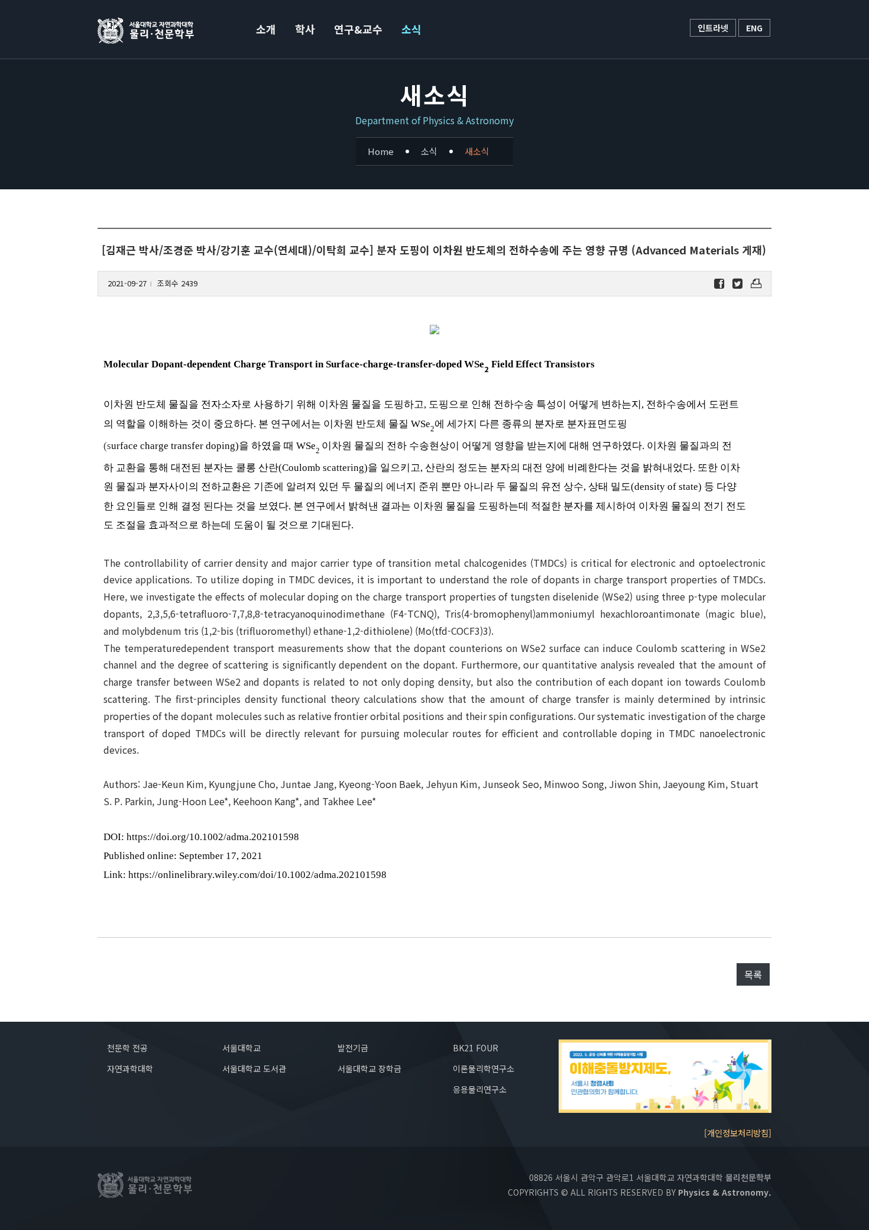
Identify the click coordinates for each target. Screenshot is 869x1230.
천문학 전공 (127, 1048)
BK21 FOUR (475, 1048)
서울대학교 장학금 (369, 1068)
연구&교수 (358, 29)
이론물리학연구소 (483, 1068)
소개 (266, 29)
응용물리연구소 (480, 1089)
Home (381, 151)
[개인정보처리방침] (737, 1132)
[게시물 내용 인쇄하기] (756, 283)
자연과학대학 (130, 1068)
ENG (754, 28)
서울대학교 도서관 (254, 1068)
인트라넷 (713, 28)
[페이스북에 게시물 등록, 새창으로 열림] (719, 283)
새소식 (477, 151)
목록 (753, 974)
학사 (305, 29)
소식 (411, 29)
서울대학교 (241, 1048)
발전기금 (353, 1048)
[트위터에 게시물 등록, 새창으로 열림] (737, 283)
